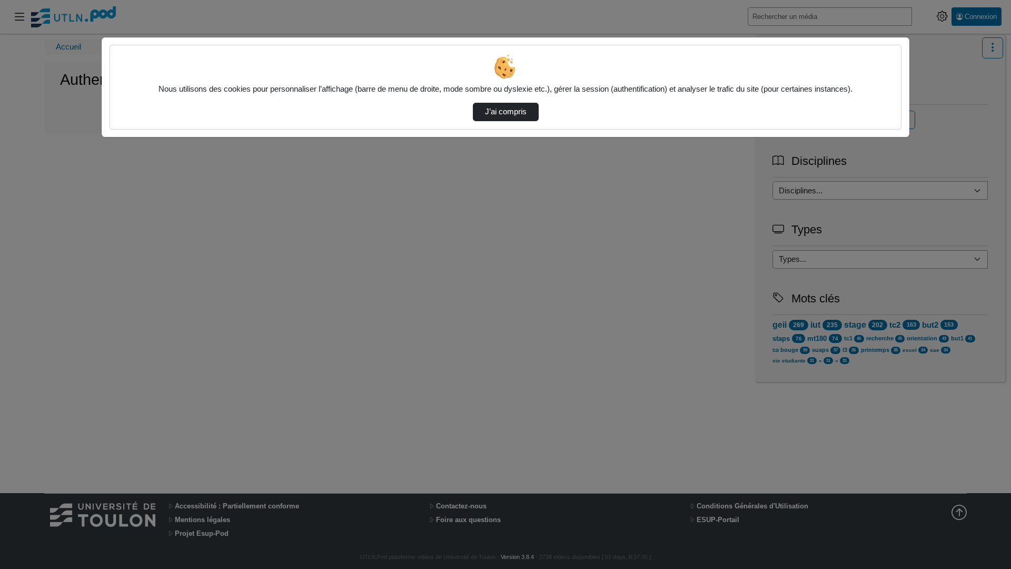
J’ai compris (506, 111)
